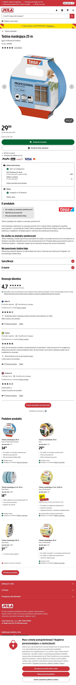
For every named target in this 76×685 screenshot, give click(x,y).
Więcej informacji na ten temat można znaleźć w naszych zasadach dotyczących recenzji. (32, 294)
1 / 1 (67, 120)
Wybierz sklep (10, 197)
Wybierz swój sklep (11, 21)
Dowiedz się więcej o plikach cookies (46, 663)
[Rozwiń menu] (73, 10)
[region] (38, 660)
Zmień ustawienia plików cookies (46, 679)
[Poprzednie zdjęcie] (4, 86)
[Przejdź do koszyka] (67, 10)
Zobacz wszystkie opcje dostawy (16, 183)
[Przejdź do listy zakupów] (62, 10)
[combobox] (38, 16)
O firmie (5, 590)
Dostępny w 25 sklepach (15, 462)
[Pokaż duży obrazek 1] (38, 87)
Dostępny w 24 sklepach (53, 462)
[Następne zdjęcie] (71, 86)
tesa (3, 40)
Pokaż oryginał (21, 307)
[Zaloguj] (56, 10)
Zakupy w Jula (8, 584)
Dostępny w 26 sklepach (15, 515)
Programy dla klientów (11, 597)
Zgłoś (21, 324)
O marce (5, 267)
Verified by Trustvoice (36, 411)
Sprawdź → (51, 26)
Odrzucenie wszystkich (46, 674)
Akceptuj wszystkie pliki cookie (46, 668)
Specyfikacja (7, 261)
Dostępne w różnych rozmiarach (12, 563)
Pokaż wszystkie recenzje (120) (38, 405)
